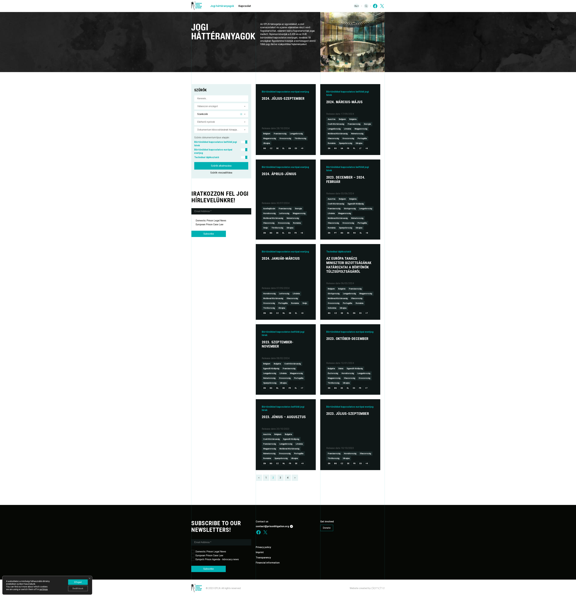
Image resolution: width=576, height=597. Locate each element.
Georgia (367, 124)
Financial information (268, 562)
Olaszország (333, 138)
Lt (360, 148)
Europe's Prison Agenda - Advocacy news (217, 559)
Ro (335, 148)
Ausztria (331, 119)
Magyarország (269, 138)
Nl (284, 313)
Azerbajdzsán (269, 209)
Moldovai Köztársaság (338, 134)
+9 (302, 148)
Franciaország (280, 134)
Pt (335, 233)
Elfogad (78, 582)
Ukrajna (266, 143)
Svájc (265, 228)
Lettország (284, 213)
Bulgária (352, 119)
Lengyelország (296, 134)
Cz (271, 148)
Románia (331, 143)
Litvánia (347, 129)
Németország (357, 134)
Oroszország (285, 138)
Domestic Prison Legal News (211, 220)
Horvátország (269, 213)
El (283, 148)
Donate (327, 527)
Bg (264, 148)
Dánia (340, 369)
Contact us (262, 521)
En (289, 148)
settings (43, 589)
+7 (366, 313)
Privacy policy (263, 547)
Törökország (300, 138)
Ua (342, 148)
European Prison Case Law (209, 224)
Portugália (362, 138)
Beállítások (78, 588)
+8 (366, 148)
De (277, 148)
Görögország (350, 209)
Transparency (263, 557)
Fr (348, 148)
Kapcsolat (244, 6)
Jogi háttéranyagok (222, 6)
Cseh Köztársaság (336, 124)
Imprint (260, 552)
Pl (354, 148)
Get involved (327, 521)
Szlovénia (332, 308)
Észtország (333, 373)
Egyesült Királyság (356, 204)
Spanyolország (345, 143)
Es (296, 148)
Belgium (266, 134)
